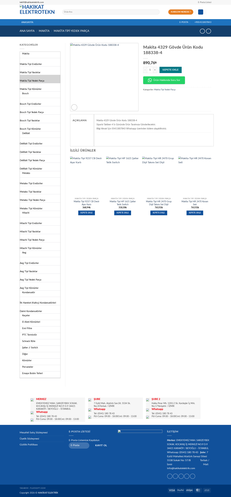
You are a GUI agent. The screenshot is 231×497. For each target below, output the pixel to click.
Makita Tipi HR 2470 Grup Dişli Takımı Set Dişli (159, 203)
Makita (44, 30)
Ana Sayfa (27, 30)
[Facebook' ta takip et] (169, 476)
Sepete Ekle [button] (86, 213)
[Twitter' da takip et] (181, 476)
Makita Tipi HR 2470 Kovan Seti (195, 203)
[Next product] (202, 31)
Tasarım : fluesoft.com (32, 488)
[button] (203, 2)
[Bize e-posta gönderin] (186, 476)
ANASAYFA (27, 22)
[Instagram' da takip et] (175, 476)
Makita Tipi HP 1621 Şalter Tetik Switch (123, 203)
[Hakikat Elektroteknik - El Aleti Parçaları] (39, 12)
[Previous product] (208, 31)
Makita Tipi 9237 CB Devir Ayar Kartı (86, 203)
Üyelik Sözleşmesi (29, 438)
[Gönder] (156, 12)
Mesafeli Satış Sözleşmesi (34, 432)
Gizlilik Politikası (29, 444)
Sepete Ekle (170, 70)
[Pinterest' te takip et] (192, 476)
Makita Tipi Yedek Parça (71, 30)
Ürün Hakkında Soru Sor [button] (166, 80)
